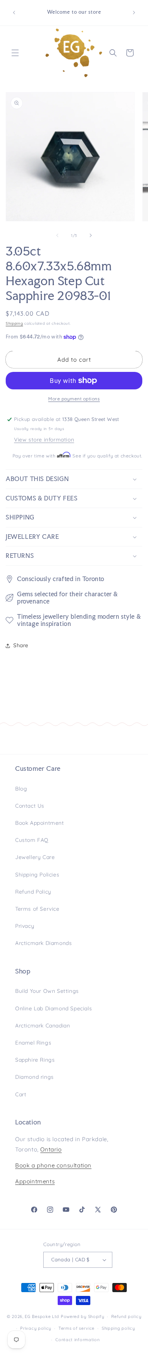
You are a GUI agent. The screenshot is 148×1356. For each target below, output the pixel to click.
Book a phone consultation (53, 1165)
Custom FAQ (32, 840)
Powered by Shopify (82, 1316)
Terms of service (76, 1328)
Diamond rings (34, 1076)
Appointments (35, 1181)
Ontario (50, 1149)
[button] (15, 52)
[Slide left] (57, 235)
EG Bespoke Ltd (43, 1316)
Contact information (77, 1339)
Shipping (14, 323)
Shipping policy (118, 1328)
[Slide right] (90, 235)
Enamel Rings (33, 1042)
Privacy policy (35, 1328)
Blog (21, 788)
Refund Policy (33, 891)
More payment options (74, 399)
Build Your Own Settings (47, 991)
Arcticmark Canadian (42, 1025)
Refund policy (126, 1316)
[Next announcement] (134, 12)
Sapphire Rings (35, 1059)
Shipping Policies (37, 874)
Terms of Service (37, 908)
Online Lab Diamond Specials (53, 1008)
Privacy (24, 926)
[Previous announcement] (14, 12)
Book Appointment (39, 822)
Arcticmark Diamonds (43, 943)
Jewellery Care (35, 857)
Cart (20, 1094)
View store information (44, 439)
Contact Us (29, 805)
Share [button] (20, 645)
